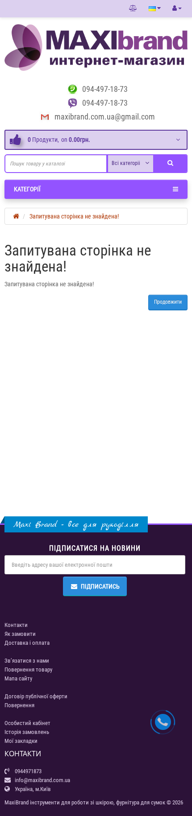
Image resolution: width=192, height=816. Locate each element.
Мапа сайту (18, 678)
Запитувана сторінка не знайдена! (74, 216)
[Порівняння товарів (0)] (133, 8)
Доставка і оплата (27, 642)
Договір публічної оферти (35, 696)
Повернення (19, 705)
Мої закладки (21, 741)
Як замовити (20, 634)
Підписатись (100, 586)
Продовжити (168, 302)
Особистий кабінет (27, 723)
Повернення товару (28, 669)
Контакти (16, 625)
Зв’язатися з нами (26, 660)
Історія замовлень (26, 732)
